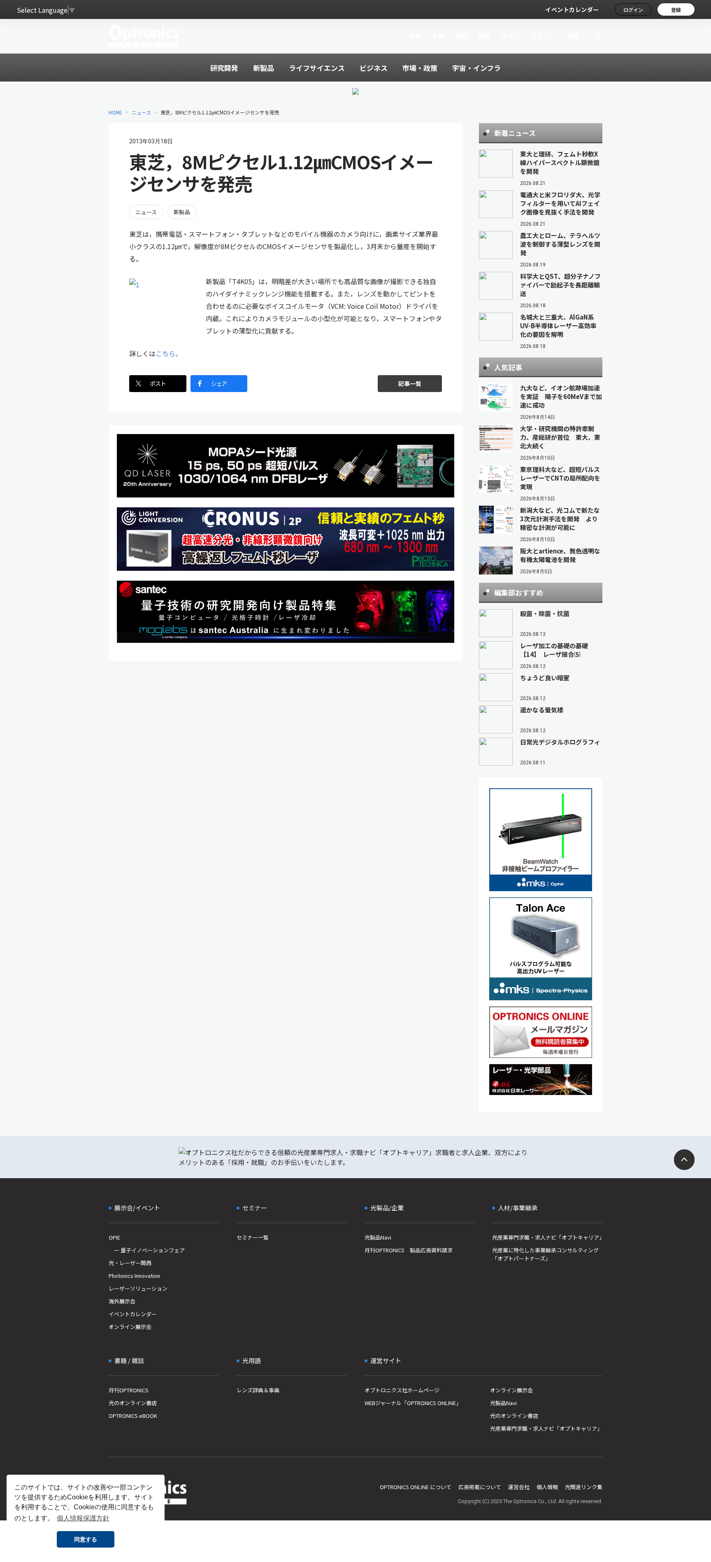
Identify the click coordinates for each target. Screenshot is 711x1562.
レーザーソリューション (138, 1288)
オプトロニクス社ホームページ (402, 1390)
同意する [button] (85, 1539)
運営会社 (519, 1487)
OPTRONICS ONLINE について (415, 1487)
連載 (573, 35)
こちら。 (169, 353)
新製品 (182, 212)
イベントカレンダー (572, 9)
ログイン (633, 9)
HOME (115, 112)
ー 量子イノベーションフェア (147, 1250)
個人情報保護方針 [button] (83, 1518)
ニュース (141, 112)
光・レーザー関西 (130, 1263)
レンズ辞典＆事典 (258, 1390)
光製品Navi (378, 1237)
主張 (438, 35)
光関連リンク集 (583, 1487)
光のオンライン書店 (133, 1403)
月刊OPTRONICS (129, 1390)
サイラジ (543, 35)
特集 (484, 35)
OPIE (114, 1237)
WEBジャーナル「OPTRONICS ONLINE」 (413, 1403)
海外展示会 (122, 1301)
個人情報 (547, 1487)
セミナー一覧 (253, 1237)
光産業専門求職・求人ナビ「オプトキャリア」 (547, 1237)
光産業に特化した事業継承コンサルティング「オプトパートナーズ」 (545, 1254)
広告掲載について (479, 1487)
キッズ (510, 35)
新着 (415, 35)
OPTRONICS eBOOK (133, 1416)
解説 (461, 35)
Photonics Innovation (134, 1275)
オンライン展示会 (130, 1327)
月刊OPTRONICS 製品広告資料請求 (409, 1250)
